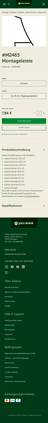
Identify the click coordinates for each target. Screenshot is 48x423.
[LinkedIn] (23, 267)
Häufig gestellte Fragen (13, 320)
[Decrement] (34, 113)
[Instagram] (6, 267)
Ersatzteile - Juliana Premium (27, 12)
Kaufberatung (9, 325)
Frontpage (5, 12)
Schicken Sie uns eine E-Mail (15, 254)
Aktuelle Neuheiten (12, 287)
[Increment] (43, 113)
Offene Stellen (10, 301)
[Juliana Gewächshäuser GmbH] (24, 3)
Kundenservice (10, 339)
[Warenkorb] (43, 4)
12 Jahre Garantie (11, 372)
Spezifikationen (12, 205)
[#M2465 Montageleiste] (24, 31)
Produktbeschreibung (16, 149)
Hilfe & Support (14, 314)
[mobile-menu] (4, 4)
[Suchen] (9, 4)
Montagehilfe (9, 330)
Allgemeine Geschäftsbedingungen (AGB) (20, 353)
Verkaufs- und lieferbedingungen (17, 358)
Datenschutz (9, 363)
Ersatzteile (13, 12)
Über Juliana (13, 281)
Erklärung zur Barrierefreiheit (15, 381)
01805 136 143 (10, 250)
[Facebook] (12, 267)
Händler (7, 306)
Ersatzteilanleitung (31, 196)
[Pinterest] (18, 267)
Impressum (9, 377)
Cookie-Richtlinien (12, 367)
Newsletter (9, 297)
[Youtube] (6, 272)
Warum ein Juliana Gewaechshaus (17, 292)
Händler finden (24, 127)
